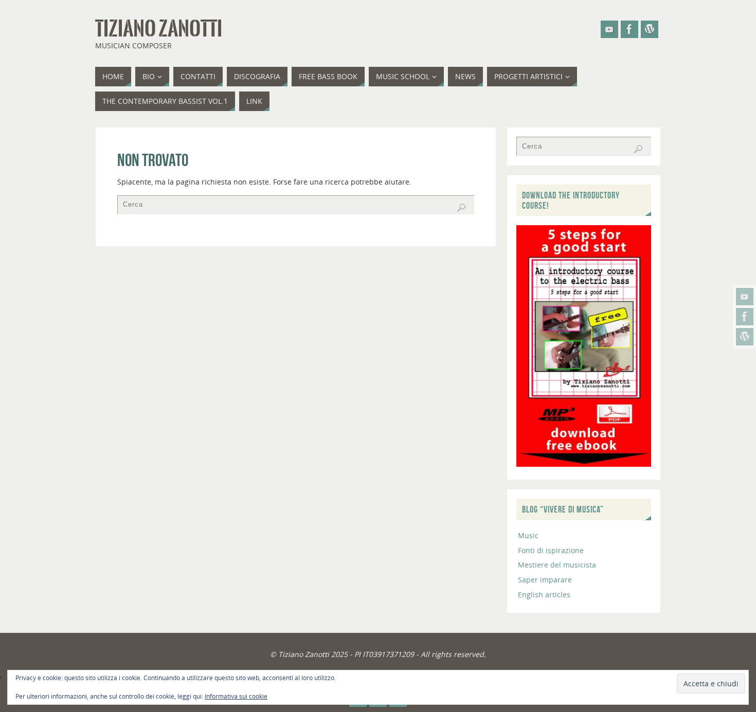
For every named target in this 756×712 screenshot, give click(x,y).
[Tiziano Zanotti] (744, 296)
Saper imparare (545, 580)
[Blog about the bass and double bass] (744, 336)
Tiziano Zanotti (158, 29)
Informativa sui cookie (236, 696)
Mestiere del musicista (557, 565)
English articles (544, 594)
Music (528, 535)
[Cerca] (461, 208)
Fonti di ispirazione (551, 550)
